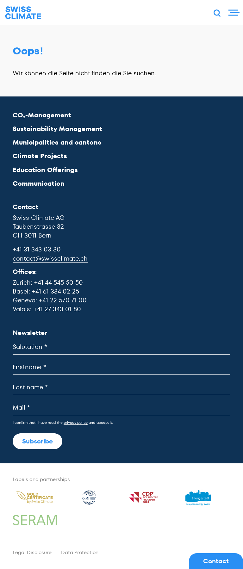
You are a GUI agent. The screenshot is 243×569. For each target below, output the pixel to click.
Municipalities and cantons (57, 142)
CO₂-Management (42, 115)
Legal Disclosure (32, 552)
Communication (39, 183)
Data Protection (79, 552)
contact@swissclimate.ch (50, 258)
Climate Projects (40, 156)
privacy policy (76, 422)
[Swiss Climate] (23, 12)
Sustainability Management (57, 128)
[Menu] (233, 12)
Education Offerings (45, 169)
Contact (216, 561)
